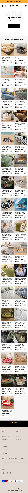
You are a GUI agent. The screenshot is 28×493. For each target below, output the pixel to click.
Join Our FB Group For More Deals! (7, 450)
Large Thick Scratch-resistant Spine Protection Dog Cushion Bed (7, 58)
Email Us (14, 425)
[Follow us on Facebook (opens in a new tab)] (3, 473)
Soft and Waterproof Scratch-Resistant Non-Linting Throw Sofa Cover (7, 169)
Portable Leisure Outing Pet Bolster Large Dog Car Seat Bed (20, 279)
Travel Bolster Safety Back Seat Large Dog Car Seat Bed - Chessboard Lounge (20, 345)
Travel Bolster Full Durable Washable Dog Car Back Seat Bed (7, 345)
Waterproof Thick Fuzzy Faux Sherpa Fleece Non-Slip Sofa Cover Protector (7, 102)
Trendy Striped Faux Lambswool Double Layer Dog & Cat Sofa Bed (6, 367)
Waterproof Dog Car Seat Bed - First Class (19, 389)
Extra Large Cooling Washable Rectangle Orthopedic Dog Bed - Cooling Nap (20, 213)
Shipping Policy (5, 436)
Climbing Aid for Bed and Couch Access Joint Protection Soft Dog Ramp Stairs (7, 125)
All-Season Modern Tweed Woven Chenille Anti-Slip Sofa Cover (20, 102)
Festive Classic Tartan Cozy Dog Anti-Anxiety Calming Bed (20, 80)
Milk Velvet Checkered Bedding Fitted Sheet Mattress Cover (7, 213)
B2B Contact (5, 453)
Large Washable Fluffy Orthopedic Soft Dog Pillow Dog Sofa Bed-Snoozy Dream (20, 367)
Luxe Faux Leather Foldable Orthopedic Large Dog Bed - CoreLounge (20, 257)
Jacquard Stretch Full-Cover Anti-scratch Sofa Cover (20, 323)
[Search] (5, 6)
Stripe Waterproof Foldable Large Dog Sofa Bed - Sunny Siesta (7, 147)
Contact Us (18, 439)
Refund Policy (5, 439)
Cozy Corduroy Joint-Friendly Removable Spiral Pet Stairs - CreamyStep (20, 58)
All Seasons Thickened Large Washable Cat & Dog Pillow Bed (20, 191)
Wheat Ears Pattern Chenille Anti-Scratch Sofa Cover (20, 301)
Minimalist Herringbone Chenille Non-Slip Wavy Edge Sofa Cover (7, 279)
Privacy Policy (18, 490)
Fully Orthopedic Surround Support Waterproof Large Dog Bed (20, 169)
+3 (21, 283)
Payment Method (6, 442)
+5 (21, 63)
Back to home (14, 26)
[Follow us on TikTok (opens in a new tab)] (14, 473)
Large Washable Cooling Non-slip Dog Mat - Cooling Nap (6, 80)
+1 (7, 107)
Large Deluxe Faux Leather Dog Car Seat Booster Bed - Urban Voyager (7, 389)
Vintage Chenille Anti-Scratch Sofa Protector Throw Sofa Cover (20, 124)
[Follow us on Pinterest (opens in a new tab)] (10, 473)
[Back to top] (24, 483)
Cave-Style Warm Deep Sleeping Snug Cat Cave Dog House (20, 235)
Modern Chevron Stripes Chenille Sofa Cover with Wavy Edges (20, 147)
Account (18, 436)
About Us (4, 434)
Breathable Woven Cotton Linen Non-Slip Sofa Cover (7, 257)
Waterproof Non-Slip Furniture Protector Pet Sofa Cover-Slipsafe (7, 323)
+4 (8, 85)
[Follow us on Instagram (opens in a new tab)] (7, 473)
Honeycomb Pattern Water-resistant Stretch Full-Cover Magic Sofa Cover (7, 235)
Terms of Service (10, 490)
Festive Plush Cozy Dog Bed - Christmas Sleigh (7, 411)
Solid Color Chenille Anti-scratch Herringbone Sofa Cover (6, 301)
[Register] (24, 464)
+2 (7, 327)
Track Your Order (19, 434)
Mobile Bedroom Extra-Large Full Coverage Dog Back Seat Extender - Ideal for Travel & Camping (7, 191)
